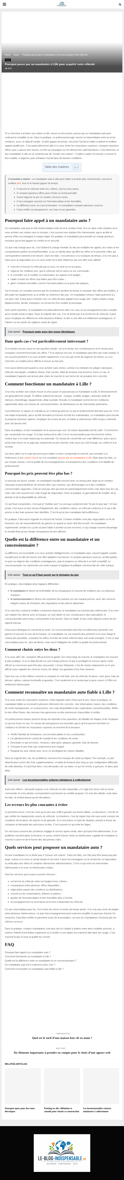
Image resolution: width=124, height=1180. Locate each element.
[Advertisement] (62, 105)
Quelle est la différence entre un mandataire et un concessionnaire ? (40, 960)
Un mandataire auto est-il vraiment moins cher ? (30, 964)
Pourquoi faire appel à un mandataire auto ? (27, 952)
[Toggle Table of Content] (74, 167)
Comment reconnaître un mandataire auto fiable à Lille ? (34, 968)
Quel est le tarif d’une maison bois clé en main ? (62, 1038)
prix (19, 183)
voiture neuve (31, 457)
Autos (8, 60)
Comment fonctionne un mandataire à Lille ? (28, 956)
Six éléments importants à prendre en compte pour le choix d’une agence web (62, 1052)
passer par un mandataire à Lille (75, 457)
